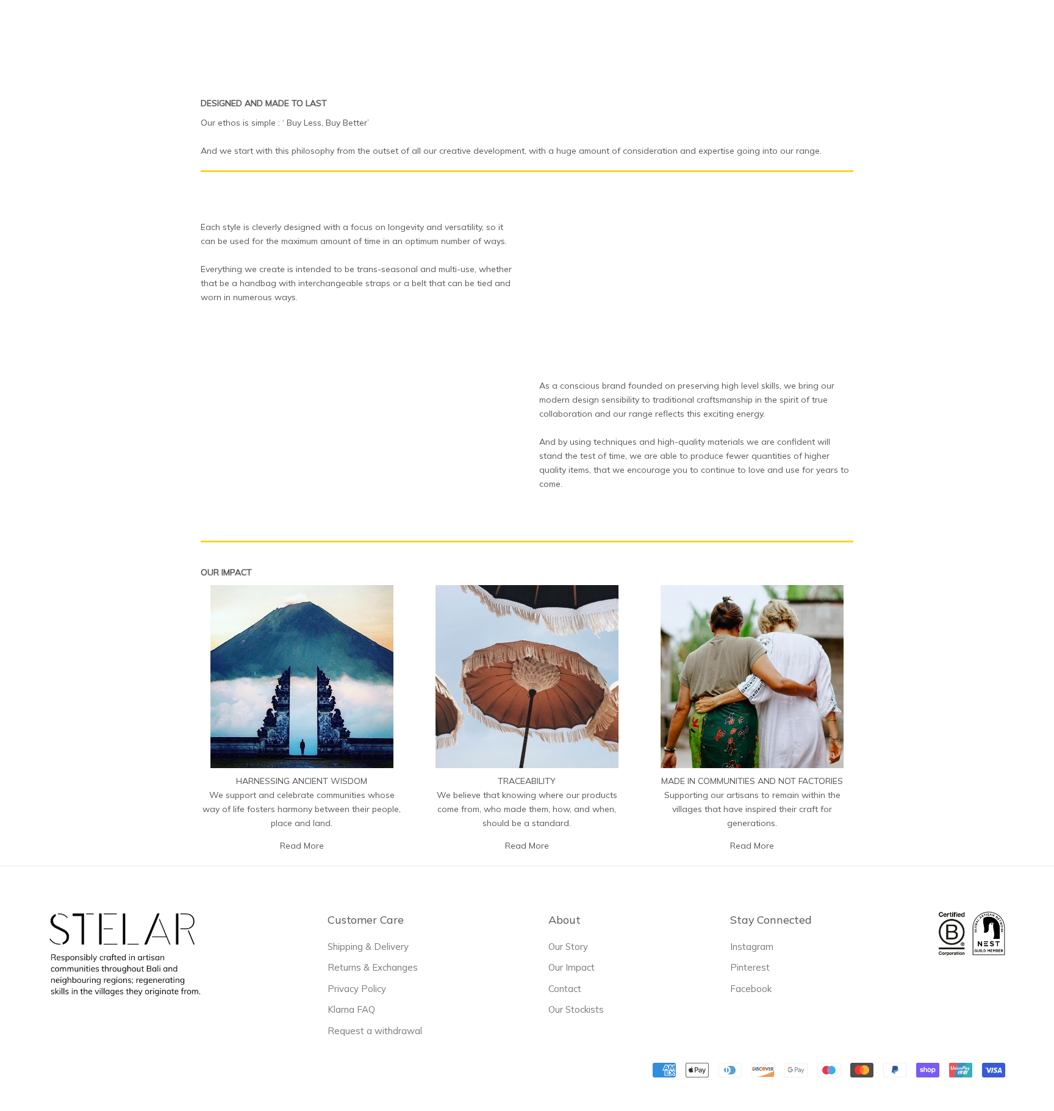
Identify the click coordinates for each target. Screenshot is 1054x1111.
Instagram (751, 946)
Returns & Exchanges (373, 967)
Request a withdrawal (375, 1031)
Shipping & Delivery (368, 946)
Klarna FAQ (351, 1009)
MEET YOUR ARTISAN (629, 31)
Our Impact (571, 967)
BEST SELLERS (396, 31)
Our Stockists (576, 1009)
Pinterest (750, 967)
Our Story (568, 946)
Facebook (751, 988)
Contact (564, 988)
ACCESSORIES (527, 29)
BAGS (462, 29)
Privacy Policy (357, 988)
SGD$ (816, 30)
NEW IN (324, 31)
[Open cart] (1028, 30)
